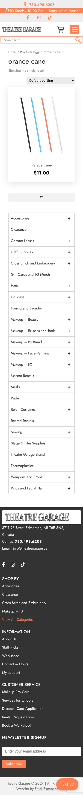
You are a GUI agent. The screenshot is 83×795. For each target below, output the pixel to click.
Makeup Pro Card (16, 691)
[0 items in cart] (41, 197)
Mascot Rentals (22, 375)
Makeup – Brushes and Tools (41, 330)
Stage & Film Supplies (28, 443)
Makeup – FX (41, 364)
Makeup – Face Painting (41, 353)
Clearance (19, 229)
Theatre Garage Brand (28, 454)
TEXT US (67, 784)
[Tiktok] (50, 17)
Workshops (10, 655)
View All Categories (17, 619)
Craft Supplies (41, 252)
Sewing (41, 432)
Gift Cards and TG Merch (30, 274)
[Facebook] (28, 17)
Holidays (41, 297)
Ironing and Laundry (26, 308)
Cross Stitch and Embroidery (41, 263)
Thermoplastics (22, 465)
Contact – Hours (15, 664)
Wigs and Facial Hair (41, 488)
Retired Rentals (22, 420)
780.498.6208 (41, 4)
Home (12, 52)
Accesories (10, 586)
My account (11, 672)
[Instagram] (39, 17)
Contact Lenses (41, 240)
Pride (15, 398)
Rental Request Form (18, 717)
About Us (9, 639)
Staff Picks (10, 647)
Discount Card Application (22, 708)
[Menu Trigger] (74, 29)
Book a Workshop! (16, 725)
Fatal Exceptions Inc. (51, 788)
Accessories (41, 218)
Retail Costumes (41, 409)
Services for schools (17, 700)
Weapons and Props (41, 477)
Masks (41, 387)
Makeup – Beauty (41, 319)
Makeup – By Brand (41, 342)
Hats (41, 285)
